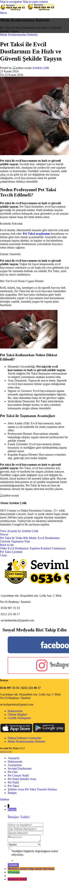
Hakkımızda (15, 711)
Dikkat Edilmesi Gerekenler (24, 738)
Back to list (7, 544)
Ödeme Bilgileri (17, 714)
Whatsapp (14, 872)
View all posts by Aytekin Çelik (19, 531)
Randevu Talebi (17, 879)
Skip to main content (35, 1)
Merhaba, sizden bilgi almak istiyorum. (31, 868)
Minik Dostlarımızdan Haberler (19, 34)
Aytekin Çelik (40, 67)
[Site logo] (13, 9)
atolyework (6, 751)
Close (3, 555)
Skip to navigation (11, 1)
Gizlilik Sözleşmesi (19, 718)
